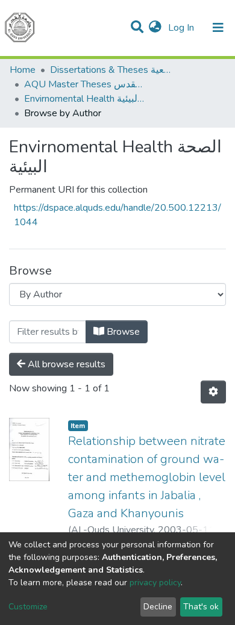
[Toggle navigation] (218, 28)
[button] (155, 27)
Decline (157, 606)
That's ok (201, 606)
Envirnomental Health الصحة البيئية (84, 98)
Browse (122, 331)
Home (23, 69)
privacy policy (155, 582)
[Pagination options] (213, 392)
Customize (28, 606)
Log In (182, 27)
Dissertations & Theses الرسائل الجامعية (110, 69)
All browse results (65, 364)
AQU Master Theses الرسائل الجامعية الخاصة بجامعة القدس (84, 84)
